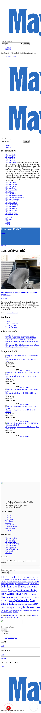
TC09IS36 (15, 612)
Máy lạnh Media (10, 193)
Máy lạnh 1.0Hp (29, 587)
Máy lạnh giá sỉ (10, 540)
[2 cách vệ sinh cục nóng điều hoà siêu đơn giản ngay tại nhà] (20, 272)
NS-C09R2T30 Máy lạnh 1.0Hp (17, 610)
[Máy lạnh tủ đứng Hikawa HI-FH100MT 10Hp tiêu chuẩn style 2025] (22, 425)
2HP (28, 577)
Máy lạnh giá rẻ (10, 545)
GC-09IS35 (4, 584)
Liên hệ (7, 224)
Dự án (7, 221)
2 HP (24, 577)
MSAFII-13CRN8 (34, 584)
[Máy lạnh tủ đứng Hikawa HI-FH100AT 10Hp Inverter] (22, 408)
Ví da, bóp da (9, 530)
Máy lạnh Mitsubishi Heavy (14, 195)
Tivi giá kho (9, 519)
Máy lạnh (8, 219)
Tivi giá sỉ (8, 515)
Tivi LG (8, 523)
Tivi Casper (9, 521)
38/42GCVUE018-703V (24, 579)
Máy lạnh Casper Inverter (21, 597)
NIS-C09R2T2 (5, 610)
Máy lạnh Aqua (10, 157)
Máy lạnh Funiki (10, 186)
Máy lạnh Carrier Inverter (19, 592)
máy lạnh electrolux (19, 600)
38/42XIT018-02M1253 (26, 582)
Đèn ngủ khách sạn (11, 549)
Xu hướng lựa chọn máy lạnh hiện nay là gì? (19, 336)
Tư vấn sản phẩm (11, 327)
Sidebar (3, 245)
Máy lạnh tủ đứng (11, 210)
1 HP (4, 577)
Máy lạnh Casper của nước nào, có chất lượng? (20, 338)
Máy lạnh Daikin (10, 155)
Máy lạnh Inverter (19, 604)
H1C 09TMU (10, 584)
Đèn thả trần (9, 551)
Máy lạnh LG (9, 192)
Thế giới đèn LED (11, 526)
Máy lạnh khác (10, 212)
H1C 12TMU (18, 584)
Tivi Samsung (9, 525)
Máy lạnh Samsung (11, 204)
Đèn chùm (8, 553)
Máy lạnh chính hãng (12, 544)
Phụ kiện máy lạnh (11, 214)
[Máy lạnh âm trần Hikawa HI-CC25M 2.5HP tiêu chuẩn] (22, 374)
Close (2, 646)
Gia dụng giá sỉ (10, 528)
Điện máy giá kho (11, 547)
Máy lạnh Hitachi (11, 190)
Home (3, 233)
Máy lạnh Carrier (11, 162)
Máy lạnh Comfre (11, 160)
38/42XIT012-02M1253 (13, 582)
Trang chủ (8, 217)
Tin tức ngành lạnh (11, 323)
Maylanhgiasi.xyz (12, 615)
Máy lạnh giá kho (11, 538)
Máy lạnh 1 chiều (11, 586)
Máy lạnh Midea (29, 604)
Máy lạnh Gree (10, 188)
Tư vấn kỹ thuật (12, 313)
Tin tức (7, 223)
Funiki (36, 582)
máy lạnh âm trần (28, 607)
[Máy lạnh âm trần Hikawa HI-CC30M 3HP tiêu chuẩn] (22, 357)
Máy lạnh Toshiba (11, 208)
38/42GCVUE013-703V (10, 579)
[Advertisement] (20, 459)
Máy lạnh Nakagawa (12, 199)
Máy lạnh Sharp (10, 206)
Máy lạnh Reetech (11, 203)
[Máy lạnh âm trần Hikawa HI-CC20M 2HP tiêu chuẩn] (22, 391)
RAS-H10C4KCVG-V (6, 612)
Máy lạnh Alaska (10, 159)
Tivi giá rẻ (8, 517)
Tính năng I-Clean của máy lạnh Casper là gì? (20, 339)
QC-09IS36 (36, 610)
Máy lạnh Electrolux (12, 184)
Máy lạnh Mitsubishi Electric (14, 197)
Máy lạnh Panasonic (11, 201)
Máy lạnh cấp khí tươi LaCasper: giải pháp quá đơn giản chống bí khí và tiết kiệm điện (22, 346)
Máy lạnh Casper (10, 182)
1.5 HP (18, 577)
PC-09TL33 (29, 610)
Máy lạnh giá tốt (10, 542)
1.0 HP (10, 577)
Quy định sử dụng (13, 617)
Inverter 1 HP (25, 584)
